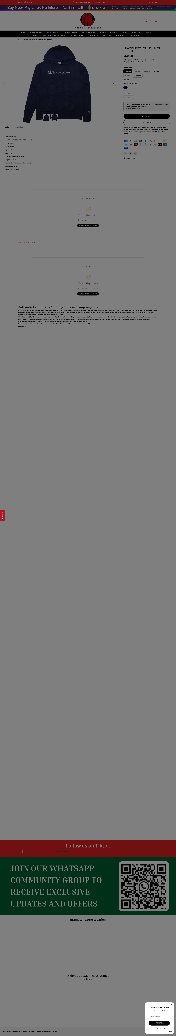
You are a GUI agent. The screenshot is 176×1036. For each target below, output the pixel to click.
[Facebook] (154, 1028)
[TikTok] (161, 1028)
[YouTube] (164, 1028)
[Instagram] (157, 1028)
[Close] (171, 1004)
